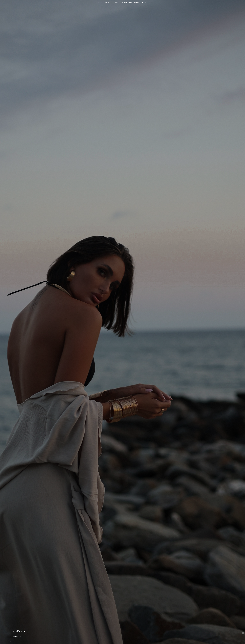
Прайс (116, 2)
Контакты (145, 2)
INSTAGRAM (15, 636)
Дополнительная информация (130, 2)
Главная (99, 2)
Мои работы (108, 2)
